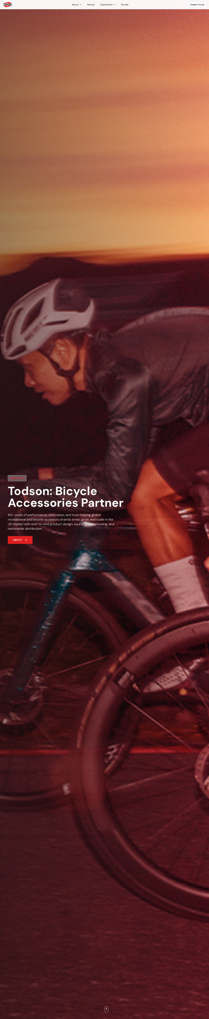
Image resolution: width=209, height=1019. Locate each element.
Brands (91, 4)
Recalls (125, 4)
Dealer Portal (197, 4)
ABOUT (17, 540)
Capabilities (106, 4)
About (75, 4)
